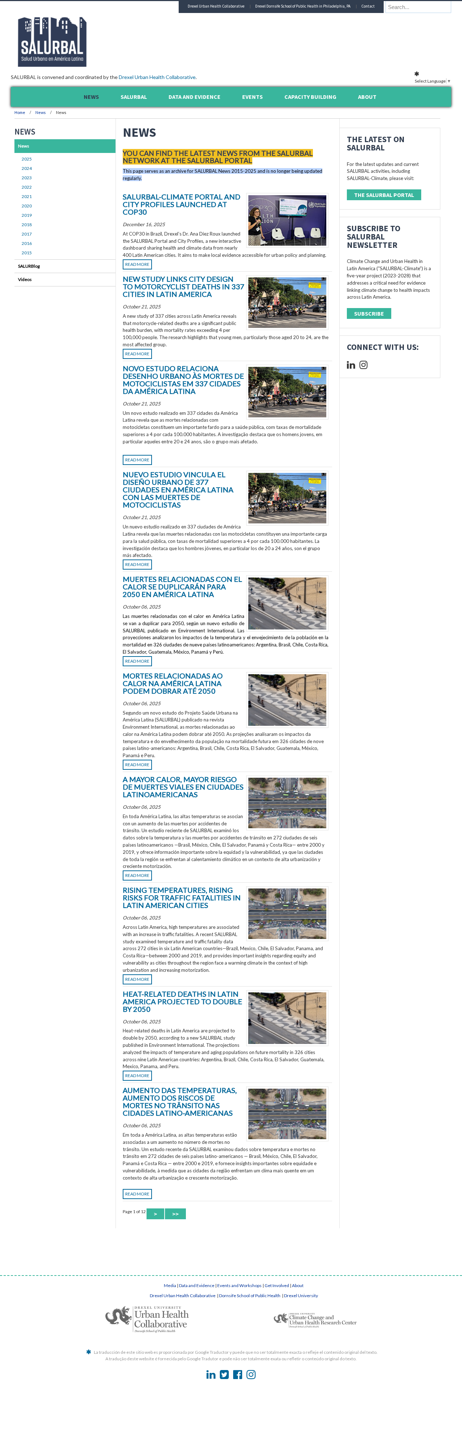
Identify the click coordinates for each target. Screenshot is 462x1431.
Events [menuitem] (252, 96)
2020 (27, 205)
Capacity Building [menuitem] (310, 96)
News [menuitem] (91, 96)
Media (170, 1285)
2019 (27, 215)
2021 (27, 196)
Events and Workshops (239, 1285)
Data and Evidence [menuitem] (195, 96)
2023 (27, 177)
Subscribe (369, 313)
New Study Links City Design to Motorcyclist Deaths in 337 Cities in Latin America (183, 286)
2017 (27, 234)
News (40, 112)
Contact (368, 6)
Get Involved (277, 1285)
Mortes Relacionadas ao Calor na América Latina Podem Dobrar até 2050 (173, 683)
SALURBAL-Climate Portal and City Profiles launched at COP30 (181, 204)
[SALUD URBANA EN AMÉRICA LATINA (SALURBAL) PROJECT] (83, 65)
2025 (27, 159)
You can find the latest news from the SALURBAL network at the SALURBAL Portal (218, 156)
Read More (137, 264)
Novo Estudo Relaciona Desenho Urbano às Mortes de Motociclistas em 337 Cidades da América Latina (183, 379)
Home (19, 112)
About (298, 1285)
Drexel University (301, 1295)
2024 (27, 168)
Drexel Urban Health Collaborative (157, 77)
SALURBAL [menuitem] (134, 96)
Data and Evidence (196, 1285)
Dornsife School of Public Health (250, 1295)
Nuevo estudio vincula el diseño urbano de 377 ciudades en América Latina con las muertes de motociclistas (178, 489)
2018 (27, 224)
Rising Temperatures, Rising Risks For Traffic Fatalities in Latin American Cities (182, 897)
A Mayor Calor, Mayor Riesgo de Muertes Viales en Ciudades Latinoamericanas (183, 787)
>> (175, 1213)
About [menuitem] (367, 96)
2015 (27, 252)
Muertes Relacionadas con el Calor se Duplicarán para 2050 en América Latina (182, 586)
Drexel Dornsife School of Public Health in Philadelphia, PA (302, 6)
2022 (27, 187)
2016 (27, 243)
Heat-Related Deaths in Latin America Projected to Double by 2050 (182, 1001)
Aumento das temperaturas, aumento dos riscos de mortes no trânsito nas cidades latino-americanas (180, 1101)
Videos (25, 279)
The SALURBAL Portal (384, 194)
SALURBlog (29, 266)
